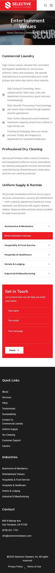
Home (10, 32)
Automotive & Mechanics (19, 226)
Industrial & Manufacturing (20, 273)
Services (19, 32)
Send (12, 350)
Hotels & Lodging (14, 264)
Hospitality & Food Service (20, 245)
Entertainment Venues (18, 235)
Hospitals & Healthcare (18, 254)
